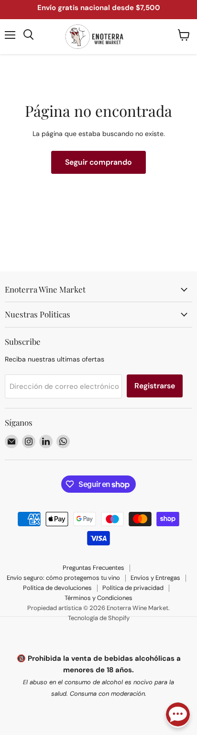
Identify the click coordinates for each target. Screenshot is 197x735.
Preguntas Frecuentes (93, 568)
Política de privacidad (133, 588)
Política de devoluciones (57, 588)
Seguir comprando (98, 162)
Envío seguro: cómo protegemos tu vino (63, 578)
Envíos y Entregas (155, 578)
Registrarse (154, 386)
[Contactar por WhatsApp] (178, 715)
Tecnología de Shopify (99, 618)
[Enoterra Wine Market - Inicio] (98, 36)
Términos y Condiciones (98, 598)
